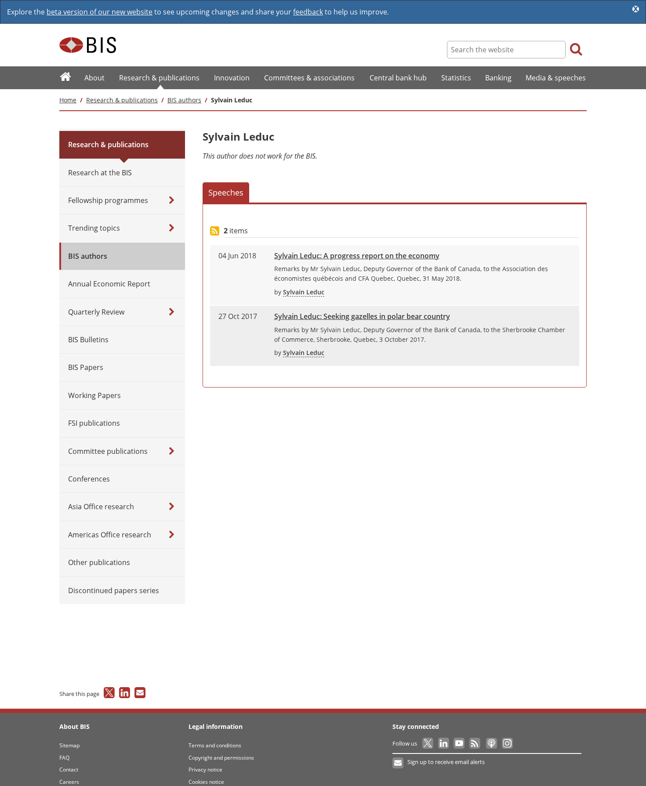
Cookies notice (206, 782)
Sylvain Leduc (303, 292)
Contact (68, 769)
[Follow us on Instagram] (507, 743)
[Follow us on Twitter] (428, 743)
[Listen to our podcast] (491, 743)
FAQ (64, 757)
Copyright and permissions (221, 757)
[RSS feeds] (475, 743)
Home (67, 100)
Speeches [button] (225, 192)
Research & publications (122, 100)
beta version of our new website (99, 12)
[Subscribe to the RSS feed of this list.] (214, 231)
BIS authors (184, 100)
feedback (308, 12)
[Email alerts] (398, 763)
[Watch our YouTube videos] (460, 743)
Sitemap (69, 745)
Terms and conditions (215, 745)
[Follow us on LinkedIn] (444, 743)
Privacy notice (205, 769)
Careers (69, 782)
